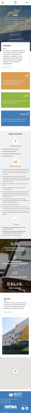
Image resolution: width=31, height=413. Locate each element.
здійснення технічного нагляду (9, 151)
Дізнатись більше (15, 34)
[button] (0, 336)
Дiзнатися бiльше (7, 67)
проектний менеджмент (8, 156)
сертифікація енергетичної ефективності (12, 153)
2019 (15, 330)
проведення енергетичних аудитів (10, 149)
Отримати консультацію (15, 39)
